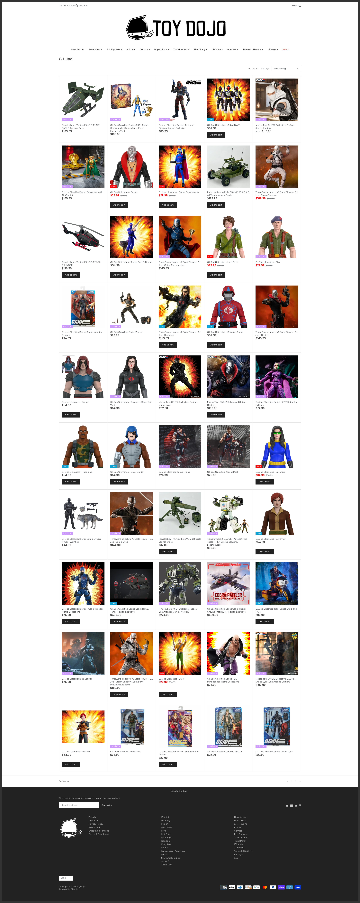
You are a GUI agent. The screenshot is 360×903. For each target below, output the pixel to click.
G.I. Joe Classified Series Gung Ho (224, 751)
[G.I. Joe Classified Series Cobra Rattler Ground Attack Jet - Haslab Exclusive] (228, 583)
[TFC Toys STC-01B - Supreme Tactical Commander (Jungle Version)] (180, 583)
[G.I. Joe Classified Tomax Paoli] (180, 446)
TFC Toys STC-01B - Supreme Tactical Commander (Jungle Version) (178, 610)
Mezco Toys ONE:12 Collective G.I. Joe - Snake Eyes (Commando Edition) (275, 680)
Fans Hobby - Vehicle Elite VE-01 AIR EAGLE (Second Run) (81, 126)
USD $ (63, 878)
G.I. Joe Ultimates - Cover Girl (271, 539)
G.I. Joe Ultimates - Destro (123, 192)
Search (92, 817)
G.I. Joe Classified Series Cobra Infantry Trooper (82, 333)
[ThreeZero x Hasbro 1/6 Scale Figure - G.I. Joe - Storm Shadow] (277, 167)
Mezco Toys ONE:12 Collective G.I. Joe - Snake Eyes (178, 403)
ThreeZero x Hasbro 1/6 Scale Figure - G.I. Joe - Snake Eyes (131, 540)
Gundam (239, 847)
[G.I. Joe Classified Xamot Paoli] (228, 446)
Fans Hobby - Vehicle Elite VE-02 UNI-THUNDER (81, 263)
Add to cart (216, 134)
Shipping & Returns (99, 830)
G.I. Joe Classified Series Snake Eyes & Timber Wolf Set (81, 540)
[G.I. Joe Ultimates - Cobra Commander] (180, 167)
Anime (237, 827)
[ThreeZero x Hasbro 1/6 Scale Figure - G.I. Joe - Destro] (277, 307)
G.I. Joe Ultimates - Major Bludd (126, 472)
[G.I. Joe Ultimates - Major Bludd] (131, 446)
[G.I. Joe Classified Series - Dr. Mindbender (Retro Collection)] (228, 653)
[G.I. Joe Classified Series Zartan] (131, 307)
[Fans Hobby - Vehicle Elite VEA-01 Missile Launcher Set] (180, 513)
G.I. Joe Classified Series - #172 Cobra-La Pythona (276, 403)
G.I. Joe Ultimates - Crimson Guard (225, 332)
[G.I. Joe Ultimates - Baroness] (277, 446)
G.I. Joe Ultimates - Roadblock (77, 472)
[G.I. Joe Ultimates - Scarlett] (83, 726)
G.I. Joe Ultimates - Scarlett (76, 751)
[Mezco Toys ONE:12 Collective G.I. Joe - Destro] (228, 376)
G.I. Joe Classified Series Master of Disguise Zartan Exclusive (176, 126)
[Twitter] (287, 805)
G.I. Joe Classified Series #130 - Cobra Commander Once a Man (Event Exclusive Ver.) (129, 128)
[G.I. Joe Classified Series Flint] (131, 726)
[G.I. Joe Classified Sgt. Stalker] (83, 653)
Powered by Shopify (68, 889)
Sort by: (265, 68)
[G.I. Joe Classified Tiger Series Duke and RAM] (277, 583)
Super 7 (165, 861)
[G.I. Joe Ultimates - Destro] (131, 167)
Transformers (241, 837)
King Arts (166, 844)
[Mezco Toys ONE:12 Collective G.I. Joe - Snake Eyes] (180, 376)
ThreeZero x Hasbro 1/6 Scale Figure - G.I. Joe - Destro (277, 333)
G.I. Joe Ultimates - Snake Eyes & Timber (131, 262)
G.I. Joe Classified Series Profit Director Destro (179, 753)
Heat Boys (166, 827)
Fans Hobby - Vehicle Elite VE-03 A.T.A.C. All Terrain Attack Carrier (228, 193)
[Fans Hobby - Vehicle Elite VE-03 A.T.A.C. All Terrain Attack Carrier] (228, 167)
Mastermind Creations (173, 851)
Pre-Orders (94, 827)
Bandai (165, 817)
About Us (93, 820)
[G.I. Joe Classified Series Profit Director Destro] (180, 726)
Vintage (238, 854)
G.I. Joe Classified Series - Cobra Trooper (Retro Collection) (82, 610)
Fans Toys (166, 837)
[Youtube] (296, 805)
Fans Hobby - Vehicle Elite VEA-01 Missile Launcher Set (180, 540)
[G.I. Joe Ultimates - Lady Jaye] (228, 237)
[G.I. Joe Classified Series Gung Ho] (228, 726)
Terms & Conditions (99, 834)
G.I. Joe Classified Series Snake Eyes (274, 751)
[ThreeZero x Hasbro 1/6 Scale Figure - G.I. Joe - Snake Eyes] (131, 513)
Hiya (163, 830)
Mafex (164, 847)
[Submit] (77, 6)
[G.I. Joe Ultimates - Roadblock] (83, 446)
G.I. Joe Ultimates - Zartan (75, 402)
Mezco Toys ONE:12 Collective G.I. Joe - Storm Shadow (275, 126)
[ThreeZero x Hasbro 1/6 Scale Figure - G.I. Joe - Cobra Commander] (180, 237)
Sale (236, 858)
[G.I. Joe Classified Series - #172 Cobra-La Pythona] (277, 376)
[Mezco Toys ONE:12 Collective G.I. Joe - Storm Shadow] (277, 100)
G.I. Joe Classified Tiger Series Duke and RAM (276, 610)
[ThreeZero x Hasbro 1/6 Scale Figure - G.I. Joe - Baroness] (180, 307)
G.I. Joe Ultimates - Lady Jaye (222, 262)
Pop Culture (240, 834)
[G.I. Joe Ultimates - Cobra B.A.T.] (228, 100)
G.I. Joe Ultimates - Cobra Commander (179, 192)
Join (71, 5)
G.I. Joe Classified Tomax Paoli (174, 472)
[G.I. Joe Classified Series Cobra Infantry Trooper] (83, 307)
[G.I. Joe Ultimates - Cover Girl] (277, 513)
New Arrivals (240, 817)
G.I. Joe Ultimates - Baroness (270, 472)
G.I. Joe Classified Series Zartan (126, 332)
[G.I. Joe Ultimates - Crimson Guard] (228, 307)
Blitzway (165, 820)
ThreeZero (166, 864)
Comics (238, 830)
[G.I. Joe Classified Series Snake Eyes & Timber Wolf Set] (83, 513)
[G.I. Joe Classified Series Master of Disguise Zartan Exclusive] (180, 100)
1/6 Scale (238, 844)
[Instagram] (300, 805)
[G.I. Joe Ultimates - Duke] (180, 653)
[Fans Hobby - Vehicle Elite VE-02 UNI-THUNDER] (83, 237)
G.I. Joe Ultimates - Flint (268, 262)
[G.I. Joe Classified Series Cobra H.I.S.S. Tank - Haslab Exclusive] (131, 583)
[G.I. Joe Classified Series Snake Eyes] (277, 726)
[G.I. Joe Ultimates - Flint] (277, 237)
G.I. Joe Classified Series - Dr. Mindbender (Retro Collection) (223, 680)
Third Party (240, 841)
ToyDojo (81, 886)
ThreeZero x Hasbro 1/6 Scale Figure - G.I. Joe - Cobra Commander (180, 263)
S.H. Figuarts (240, 824)
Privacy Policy (96, 824)
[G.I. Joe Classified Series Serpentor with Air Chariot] (83, 167)
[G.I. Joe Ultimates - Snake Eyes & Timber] (131, 237)
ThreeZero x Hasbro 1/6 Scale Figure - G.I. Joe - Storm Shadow (277, 193)
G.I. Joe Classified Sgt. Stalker (77, 678)
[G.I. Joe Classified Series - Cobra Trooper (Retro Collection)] (83, 583)
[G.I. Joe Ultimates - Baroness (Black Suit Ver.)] (131, 376)
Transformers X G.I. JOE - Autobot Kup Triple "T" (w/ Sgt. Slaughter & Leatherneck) (227, 542)
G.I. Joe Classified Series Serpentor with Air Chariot (82, 193)
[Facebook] (291, 805)
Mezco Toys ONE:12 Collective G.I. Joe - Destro (227, 403)
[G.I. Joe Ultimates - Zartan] (83, 376)
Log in (63, 5)
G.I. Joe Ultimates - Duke (171, 678)
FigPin (164, 824)
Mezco (164, 854)
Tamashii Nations (243, 851)
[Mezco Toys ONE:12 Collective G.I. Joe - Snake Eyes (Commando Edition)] (277, 653)
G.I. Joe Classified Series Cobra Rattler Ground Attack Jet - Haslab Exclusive (226, 610)
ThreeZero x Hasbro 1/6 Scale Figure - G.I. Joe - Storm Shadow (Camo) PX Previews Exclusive (131, 681)
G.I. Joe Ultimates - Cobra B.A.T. (223, 125)
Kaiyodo (165, 841)
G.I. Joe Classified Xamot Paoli (222, 472)
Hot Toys (165, 834)
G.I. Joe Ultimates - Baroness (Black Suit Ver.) (131, 403)
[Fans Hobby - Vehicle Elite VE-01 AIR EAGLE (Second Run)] (83, 100)
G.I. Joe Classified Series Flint (125, 751)
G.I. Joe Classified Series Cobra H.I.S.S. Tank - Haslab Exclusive (129, 610)
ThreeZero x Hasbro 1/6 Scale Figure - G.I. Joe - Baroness (180, 333)
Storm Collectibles (170, 858)
